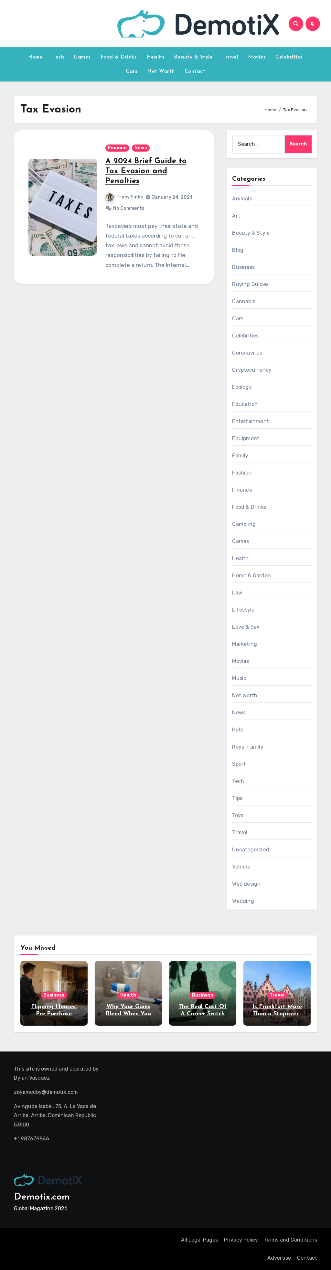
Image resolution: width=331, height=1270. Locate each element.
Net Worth (161, 71)
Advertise (279, 1258)
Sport (239, 764)
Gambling (244, 524)
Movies (257, 57)
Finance (117, 148)
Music (239, 678)
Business (243, 267)
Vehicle (241, 867)
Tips (237, 798)
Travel (230, 57)
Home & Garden (251, 575)
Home (35, 57)
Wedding (243, 901)
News (140, 148)
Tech (58, 57)
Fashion (241, 473)
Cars (131, 71)
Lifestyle (243, 610)
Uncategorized (250, 850)
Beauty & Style (193, 57)
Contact (195, 71)
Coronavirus (247, 353)
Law (237, 593)
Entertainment (250, 421)
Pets (237, 730)
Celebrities (289, 57)
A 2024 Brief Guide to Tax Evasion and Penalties (146, 171)
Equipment (245, 438)
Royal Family (247, 747)
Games (82, 57)
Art (236, 216)
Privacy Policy (241, 1240)
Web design (246, 884)
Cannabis (243, 301)
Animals (242, 199)
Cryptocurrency (252, 370)
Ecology (241, 387)
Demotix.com (42, 1197)
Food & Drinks (119, 57)
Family (240, 456)
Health (155, 57)
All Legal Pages (199, 1240)
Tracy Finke (129, 197)
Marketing (244, 644)
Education (245, 404)
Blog (237, 250)
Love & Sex (246, 627)
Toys (237, 815)
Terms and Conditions (290, 1240)
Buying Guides (250, 284)
